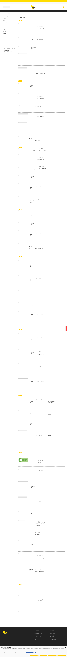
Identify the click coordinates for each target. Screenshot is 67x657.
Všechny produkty (53, 639)
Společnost (44, 11)
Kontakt (50, 11)
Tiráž (35, 632)
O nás (4, 27)
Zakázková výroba (32, 11)
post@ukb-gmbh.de (7, 644)
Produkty (20, 11)
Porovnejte (52, 638)
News (55, 11)
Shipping (35, 638)
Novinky (4, 33)
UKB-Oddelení (5, 35)
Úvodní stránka (14, 11)
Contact (35, 639)
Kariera (4, 37)
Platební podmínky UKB (38, 633)
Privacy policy (36, 635)
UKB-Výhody (5, 29)
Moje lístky (52, 635)
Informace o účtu (53, 632)
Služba (25, 11)
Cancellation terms (37, 636)
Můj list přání (52, 636)
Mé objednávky (52, 633)
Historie (4, 31)
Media (39, 11)
